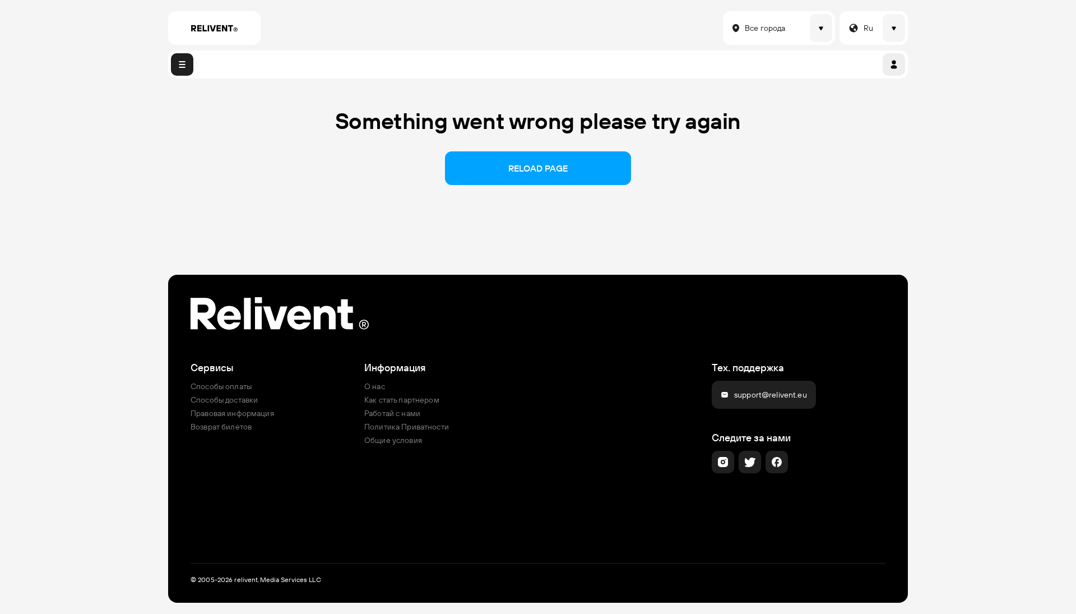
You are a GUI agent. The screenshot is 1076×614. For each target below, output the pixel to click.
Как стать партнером (401, 400)
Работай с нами (392, 413)
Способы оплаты (221, 386)
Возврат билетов (221, 427)
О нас (374, 386)
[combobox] (730, 28)
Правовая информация (232, 413)
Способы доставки (224, 400)
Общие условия (393, 440)
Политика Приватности (406, 427)
